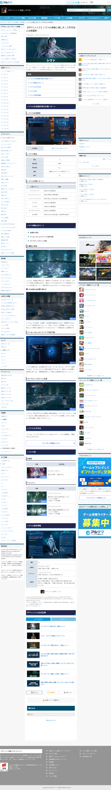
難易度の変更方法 (6, 290)
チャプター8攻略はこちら (51, 443)
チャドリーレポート (6, 144)
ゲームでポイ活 (72, 2)
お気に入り (68, 692)
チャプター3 (4, 80)
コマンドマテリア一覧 (7, 400)
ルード (3, 486)
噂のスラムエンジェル (7, 176)
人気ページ (63, 619)
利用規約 (51, 762)
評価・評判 (4, 36)
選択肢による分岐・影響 (7, 55)
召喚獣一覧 (4, 416)
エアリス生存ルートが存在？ (9, 58)
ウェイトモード (5, 268)
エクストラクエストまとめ (8, 227)
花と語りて (4, 246)
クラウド (3, 353)
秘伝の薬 (3, 214)
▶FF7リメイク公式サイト (33, 606)
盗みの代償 (4, 192)
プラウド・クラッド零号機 (8, 540)
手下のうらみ (4, 204)
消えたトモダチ (5, 153)
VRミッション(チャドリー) (59, 148)
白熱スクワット (5, 182)
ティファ (3, 363)
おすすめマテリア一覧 (7, 299)
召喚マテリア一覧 (6, 391)
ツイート (35, 692)
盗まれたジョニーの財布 (7, 252)
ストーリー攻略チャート (7, 71)
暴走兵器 (3, 169)
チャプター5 (4, 87)
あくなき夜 (4, 185)
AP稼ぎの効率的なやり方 (8, 306)
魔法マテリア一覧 (6, 388)
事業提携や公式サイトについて (58, 759)
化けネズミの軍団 (6, 147)
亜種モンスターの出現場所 (8, 334)
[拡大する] (51, 264)
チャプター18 (4, 128)
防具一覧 (3, 381)
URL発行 (52, 692)
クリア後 (57, 18)
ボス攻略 (69, 18)
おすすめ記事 (38, 619)
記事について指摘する (52, 700)
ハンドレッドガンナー (7, 528)
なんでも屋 (32, 18)
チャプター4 (4, 84)
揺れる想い (4, 208)
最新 (104, 159)
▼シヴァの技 (32, 91)
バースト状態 (4, 325)
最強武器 (44, 18)
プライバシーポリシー (88, 753)
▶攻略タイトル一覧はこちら (95, 375)
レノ (2, 483)
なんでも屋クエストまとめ (8, 141)
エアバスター (4, 480)
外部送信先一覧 (86, 756)
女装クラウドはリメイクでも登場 (10, 62)
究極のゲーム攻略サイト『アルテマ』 (60, 751)
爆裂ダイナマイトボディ (7, 189)
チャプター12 (4, 109)
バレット (3, 360)
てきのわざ (4, 407)
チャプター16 (4, 122)
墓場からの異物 (5, 160)
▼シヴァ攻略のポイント (36, 83)
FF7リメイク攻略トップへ (53, 591)
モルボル (3, 537)
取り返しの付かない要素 (7, 309)
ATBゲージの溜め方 (6, 312)
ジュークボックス (6, 284)
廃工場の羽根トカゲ (6, 150)
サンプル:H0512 (5, 515)
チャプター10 (4, 103)
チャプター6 (4, 90)
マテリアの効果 (5, 328)
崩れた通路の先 (5, 233)
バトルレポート (94, 18)
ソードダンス (4, 518)
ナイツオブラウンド (6, 451)
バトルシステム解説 (6, 46)
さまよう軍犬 (4, 157)
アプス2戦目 (4, 508)
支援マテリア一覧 (6, 397)
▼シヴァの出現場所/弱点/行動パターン (41, 78)
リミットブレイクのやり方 (8, 315)
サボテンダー (4, 442)
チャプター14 (4, 115)
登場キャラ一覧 (5, 343)
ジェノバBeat (4, 521)
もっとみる (95, 166)
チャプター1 (4, 74)
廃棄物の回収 (4, 240)
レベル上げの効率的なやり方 (9, 302)
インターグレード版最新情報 (9, 33)
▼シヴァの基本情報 (34, 95)
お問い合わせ (53, 767)
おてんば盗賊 (4, 217)
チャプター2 (4, 77)
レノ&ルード (4, 502)
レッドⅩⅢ (4, 366)
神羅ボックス (4, 271)
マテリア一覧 (4, 385)
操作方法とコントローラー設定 (9, 322)
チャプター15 (4, 119)
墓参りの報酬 (4, 179)
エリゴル (3, 499)
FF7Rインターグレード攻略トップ (10, 30)
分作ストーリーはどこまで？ (9, 49)
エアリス (3, 356)
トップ (7, 18)
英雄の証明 (4, 173)
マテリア (82, 18)
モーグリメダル (5, 281)
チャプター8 (4, 96)
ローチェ (3, 473)
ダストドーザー (5, 476)
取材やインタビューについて (57, 756)
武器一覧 (3, 378)
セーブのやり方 (5, 331)
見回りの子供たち (6, 166)
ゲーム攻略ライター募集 (89, 751)
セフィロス (4, 534)
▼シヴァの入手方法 (34, 87)
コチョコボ (4, 438)
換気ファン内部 (5, 237)
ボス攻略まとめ (5, 460)
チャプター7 (4, 93)
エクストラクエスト (6, 277)
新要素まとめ (4, 39)
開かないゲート (5, 243)
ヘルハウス (4, 489)
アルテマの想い (53, 753)
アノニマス (4, 505)
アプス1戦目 (4, 492)
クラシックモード (6, 318)
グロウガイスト (5, 496)
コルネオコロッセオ (6, 287)
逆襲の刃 (3, 195)
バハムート (4, 432)
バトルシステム (5, 265)
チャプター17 (4, 125)
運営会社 (51, 773)
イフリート (4, 422)
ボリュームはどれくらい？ (8, 52)
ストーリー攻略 (19, 18)
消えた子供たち (5, 198)
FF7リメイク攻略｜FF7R (19, 10)
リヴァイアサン (5, 429)
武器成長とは (4, 262)
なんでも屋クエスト (6, 274)
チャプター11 (4, 106)
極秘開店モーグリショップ (8, 163)
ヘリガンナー (4, 511)
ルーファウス (4, 524)
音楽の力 (3, 211)
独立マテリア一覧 (6, 394)
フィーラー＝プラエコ (7, 531)
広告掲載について (54, 765)
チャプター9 (4, 99)
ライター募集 (53, 776)
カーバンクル (4, 445)
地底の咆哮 (4, 220)
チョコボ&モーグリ (6, 435)
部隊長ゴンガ (4, 470)
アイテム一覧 (4, 404)
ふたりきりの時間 (6, 230)
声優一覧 (3, 347)
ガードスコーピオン (6, 467)
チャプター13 (4, 112)
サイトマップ (53, 770)
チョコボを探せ (5, 201)
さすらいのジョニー (6, 249)
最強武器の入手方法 (6, 375)
